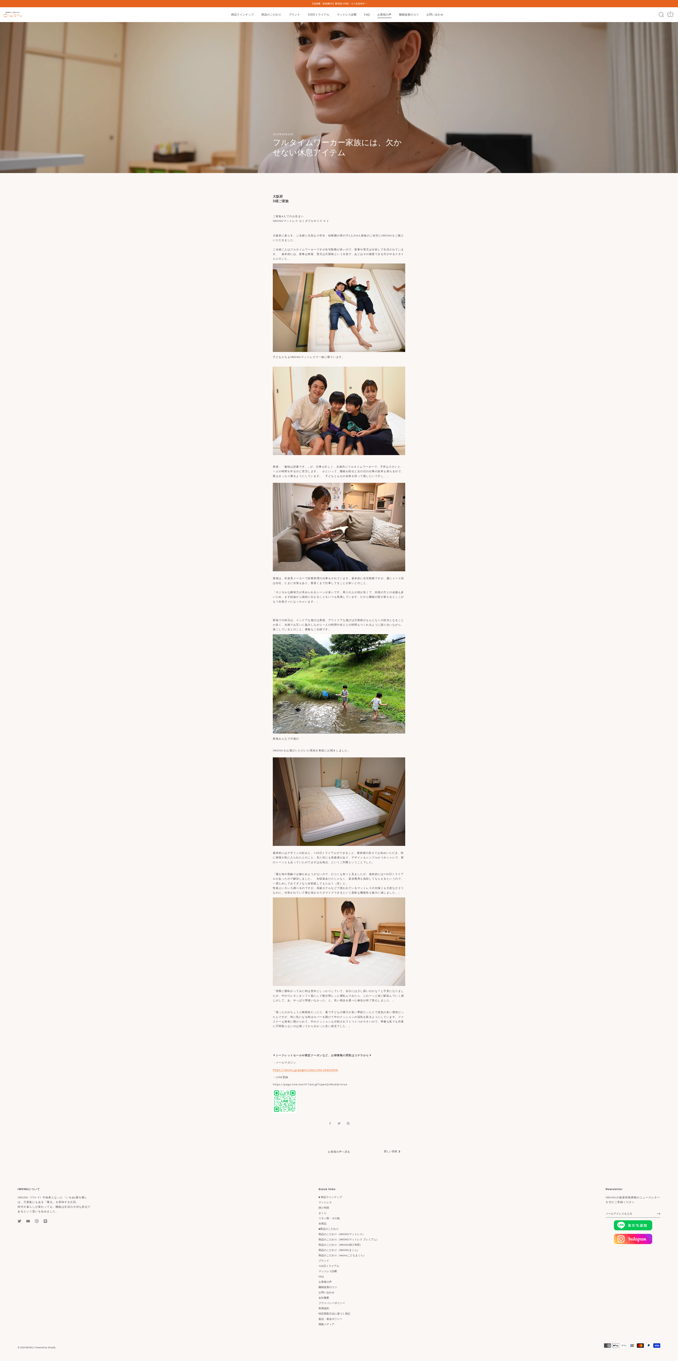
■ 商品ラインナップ (330, 1197)
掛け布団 (324, 1207)
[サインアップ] (658, 1213)
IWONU (30, 1347)
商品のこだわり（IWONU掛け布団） (340, 1244)
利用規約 (324, 1308)
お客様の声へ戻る (339, 1151)
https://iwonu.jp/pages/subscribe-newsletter (305, 1070)
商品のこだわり (271, 14)
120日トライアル (318, 14)
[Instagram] (36, 1221)
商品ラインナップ (242, 14)
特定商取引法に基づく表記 (334, 1313)
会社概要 (324, 1297)
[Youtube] (28, 1221)
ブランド (294, 14)
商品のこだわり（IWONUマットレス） (342, 1234)
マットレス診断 (347, 14)
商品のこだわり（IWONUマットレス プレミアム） (349, 1239)
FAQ (367, 14)
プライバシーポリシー (332, 1303)
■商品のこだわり (329, 1228)
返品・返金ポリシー (330, 1319)
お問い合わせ (434, 14)
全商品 (322, 1223)
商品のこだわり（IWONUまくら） (339, 1250)
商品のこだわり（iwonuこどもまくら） (342, 1255)
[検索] (661, 15)
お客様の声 (384, 14)
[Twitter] (19, 1221)
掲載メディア (326, 1324)
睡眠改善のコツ (409, 14)
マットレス (325, 1202)
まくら (322, 1213)
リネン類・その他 (329, 1218)
